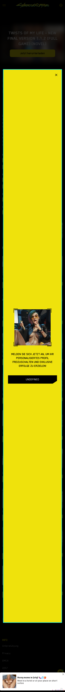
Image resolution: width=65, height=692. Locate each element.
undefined (32, 379)
